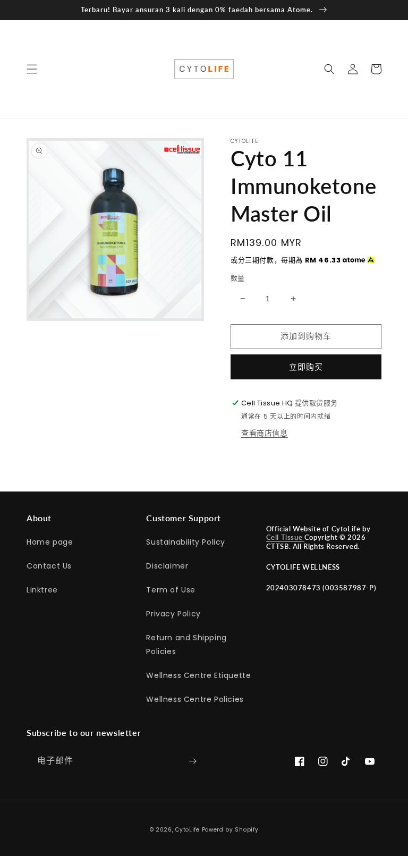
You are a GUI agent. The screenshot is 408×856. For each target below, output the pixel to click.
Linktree (42, 589)
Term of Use (171, 589)
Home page (50, 542)
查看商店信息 (264, 433)
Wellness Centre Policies (194, 699)
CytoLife (187, 830)
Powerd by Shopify (230, 830)
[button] (32, 69)
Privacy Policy (173, 613)
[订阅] (192, 761)
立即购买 (306, 366)
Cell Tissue (285, 537)
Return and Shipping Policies (186, 644)
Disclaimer (167, 566)
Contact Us (49, 566)
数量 (238, 278)
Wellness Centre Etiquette (198, 675)
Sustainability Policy (185, 542)
